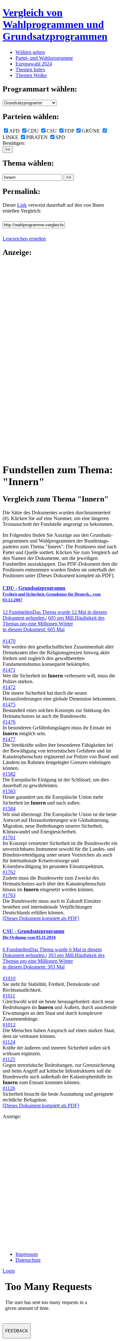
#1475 (9, 704)
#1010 (9, 978)
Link (22, 205)
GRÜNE (91, 131)
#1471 (9, 670)
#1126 (9, 1088)
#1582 (9, 774)
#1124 (9, 1042)
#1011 (9, 995)
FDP (69, 131)
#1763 (9, 895)
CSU (51, 131)
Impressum (26, 1254)
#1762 (9, 872)
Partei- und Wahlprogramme (44, 58)
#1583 (9, 791)
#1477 (9, 739)
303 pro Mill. (54, 961)
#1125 (9, 1059)
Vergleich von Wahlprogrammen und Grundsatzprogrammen (55, 24)
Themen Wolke (31, 75)
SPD (60, 137)
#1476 (9, 722)
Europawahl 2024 (33, 63)
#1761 (9, 837)
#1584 (9, 808)
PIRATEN (37, 137)
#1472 (9, 687)
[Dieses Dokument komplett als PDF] (41, 918)
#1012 (9, 1024)
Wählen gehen (30, 52)
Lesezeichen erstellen (24, 238)
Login (9, 1271)
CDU (33, 131)
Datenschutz (28, 1260)
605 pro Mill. (54, 623)
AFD (14, 131)
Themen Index (30, 69)
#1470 (9, 641)
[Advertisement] (28, 359)
